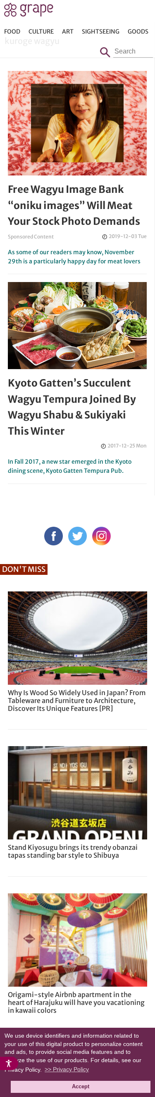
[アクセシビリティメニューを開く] (9, 1063)
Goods (138, 31)
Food (12, 31)
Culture (41, 31)
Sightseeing (100, 31)
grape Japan (29, 12)
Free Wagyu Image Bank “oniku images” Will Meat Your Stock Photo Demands (74, 205)
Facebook (53, 536)
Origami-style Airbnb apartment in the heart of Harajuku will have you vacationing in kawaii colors (76, 1002)
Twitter (77, 536)
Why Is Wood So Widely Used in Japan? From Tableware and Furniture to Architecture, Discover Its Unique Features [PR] (77, 700)
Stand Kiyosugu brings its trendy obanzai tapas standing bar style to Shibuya (73, 851)
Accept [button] (80, 1087)
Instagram (101, 536)
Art (68, 31)
